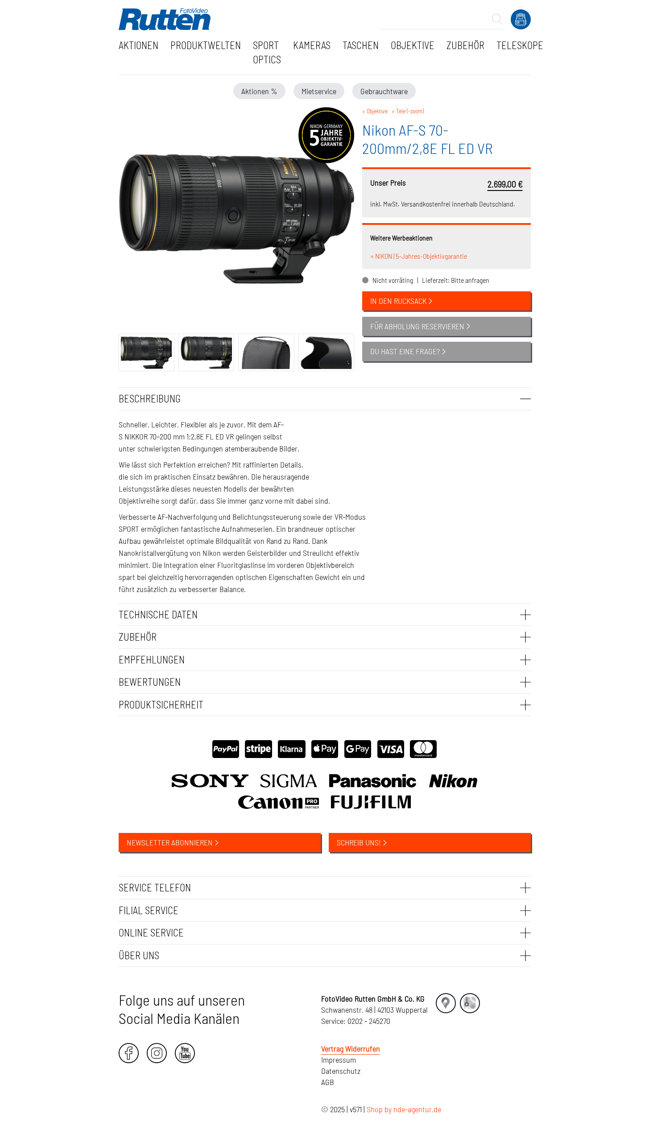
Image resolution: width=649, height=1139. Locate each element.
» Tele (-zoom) (408, 111)
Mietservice (319, 91)
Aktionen (138, 45)
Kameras (312, 45)
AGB (327, 1082)
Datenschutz (340, 1071)
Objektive (412, 45)
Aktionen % (259, 91)
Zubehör (465, 45)
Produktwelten (205, 45)
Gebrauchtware (384, 91)
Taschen (361, 45)
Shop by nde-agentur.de (404, 1109)
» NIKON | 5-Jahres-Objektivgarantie (418, 256)
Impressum (338, 1059)
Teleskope (519, 45)
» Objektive (375, 111)
